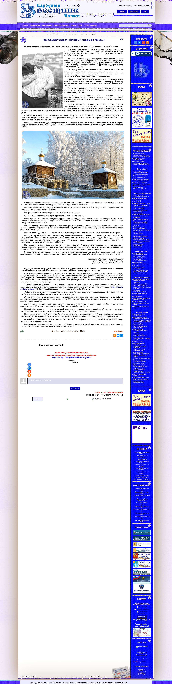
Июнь (59, 34)
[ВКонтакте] (118, 335)
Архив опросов (145, 619)
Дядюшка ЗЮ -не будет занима (142, 492)
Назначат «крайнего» (143, 609)
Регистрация (134, 12)
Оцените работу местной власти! (142, 625)
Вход (145, 12)
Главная (122, 12)
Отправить (75, 388)
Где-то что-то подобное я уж (142, 517)
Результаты (136, 619)
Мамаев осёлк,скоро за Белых (142, 513)
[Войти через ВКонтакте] (29, 368)
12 (63, 34)
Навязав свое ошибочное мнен (142, 496)
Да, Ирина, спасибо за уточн (142, 520)
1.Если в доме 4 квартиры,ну (142, 503)
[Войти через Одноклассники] (29, 375)
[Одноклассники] (114, 335)
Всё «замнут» (143, 606)
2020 (54, 34)
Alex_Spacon (74, 331)
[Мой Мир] (121, 335)
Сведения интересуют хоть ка (142, 510)
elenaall (143, 662)
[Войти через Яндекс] (29, 371)
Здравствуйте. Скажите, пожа (142, 506)
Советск (56, 331)
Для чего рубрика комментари (142, 499)
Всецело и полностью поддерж (142, 489)
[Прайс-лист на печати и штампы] (142, 127)
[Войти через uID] (29, 364)
